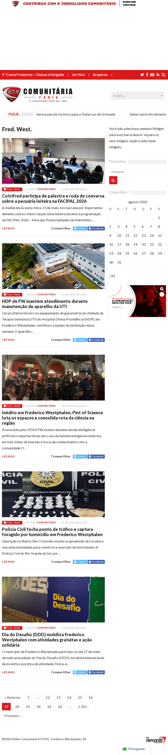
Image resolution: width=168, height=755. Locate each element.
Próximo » (12, 716)
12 (48, 697)
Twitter (81, 228)
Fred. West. (14, 189)
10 (119, 235)
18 (17, 706)
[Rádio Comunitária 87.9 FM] (38, 100)
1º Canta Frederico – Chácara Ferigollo (33, 74)
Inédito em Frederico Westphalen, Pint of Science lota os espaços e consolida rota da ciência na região (52, 418)
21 (49, 706)
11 (127, 235)
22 (60, 706)
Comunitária (46, 189)
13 (58, 697)
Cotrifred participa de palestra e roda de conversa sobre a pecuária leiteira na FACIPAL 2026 (53, 198)
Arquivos (100, 74)
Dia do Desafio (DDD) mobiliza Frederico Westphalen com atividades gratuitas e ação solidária (47, 640)
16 (91, 697)
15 (80, 697)
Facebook (97, 228)
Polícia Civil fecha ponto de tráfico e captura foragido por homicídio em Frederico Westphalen (52, 532)
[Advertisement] (84, 39)
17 (119, 244)
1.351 (82, 706)
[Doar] (84, 6)
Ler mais (8, 228)
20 (38, 706)
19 (28, 706)
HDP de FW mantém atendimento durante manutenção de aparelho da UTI (45, 303)
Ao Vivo (78, 74)
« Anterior (12, 697)
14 (69, 697)
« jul (112, 275)
